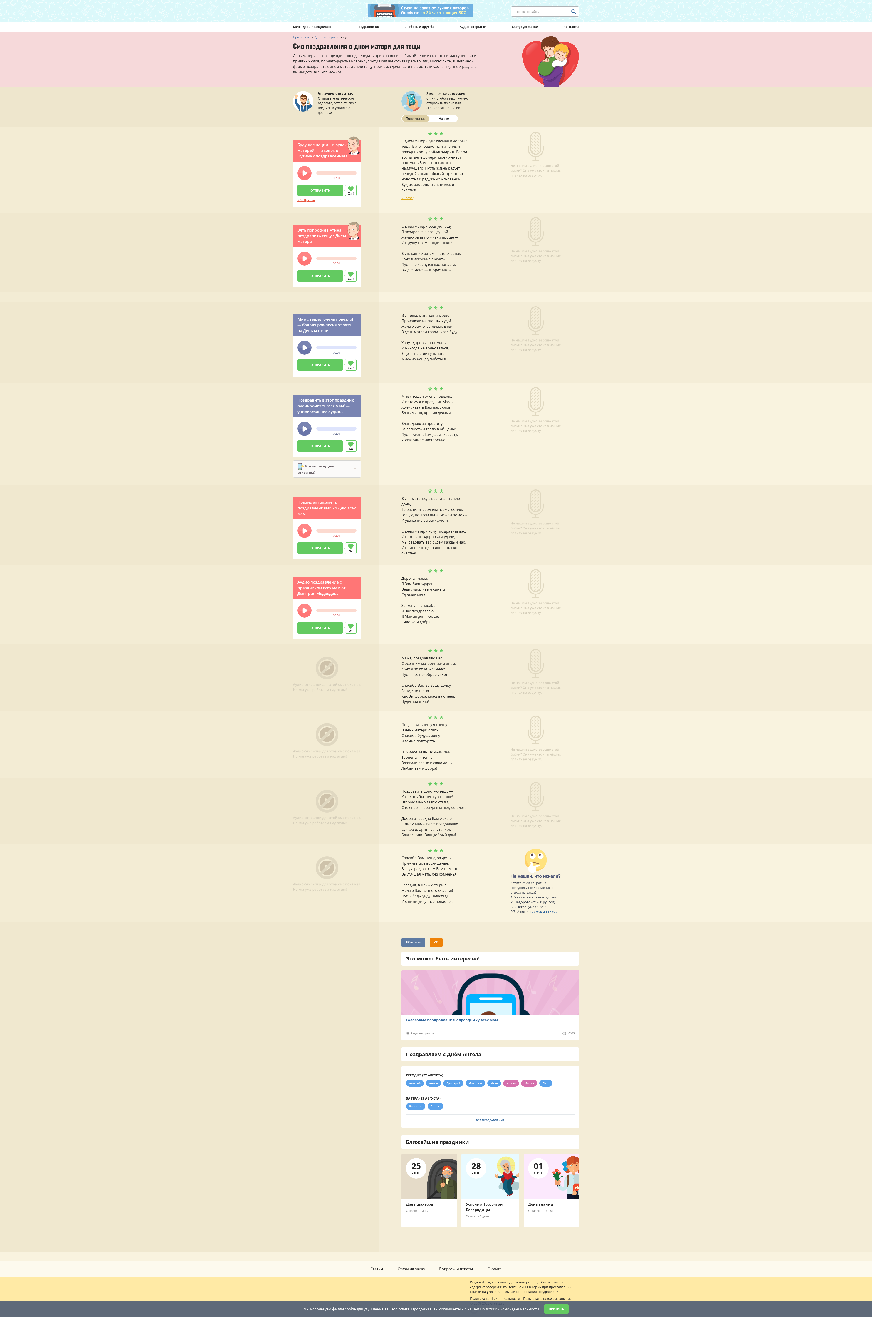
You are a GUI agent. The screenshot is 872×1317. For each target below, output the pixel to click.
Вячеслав (415, 1106)
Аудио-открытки (473, 27)
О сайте (495, 1268)
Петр (546, 1083)
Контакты (571, 27)
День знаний (540, 1204)
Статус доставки (525, 27)
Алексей (415, 1083)
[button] (304, 173)
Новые (444, 118)
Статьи (376, 1268)
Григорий (453, 1083)
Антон (433, 1083)
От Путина (307, 200)
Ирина (511, 1083)
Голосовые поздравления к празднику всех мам (452, 1020)
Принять (556, 1309)
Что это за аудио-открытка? (316, 469)
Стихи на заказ (411, 1268)
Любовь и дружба (419, 27)
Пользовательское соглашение (547, 1298)
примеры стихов (543, 911)
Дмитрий (475, 1083)
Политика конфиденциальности (495, 1298)
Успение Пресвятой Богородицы (484, 1207)
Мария (529, 1083)
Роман (435, 1106)
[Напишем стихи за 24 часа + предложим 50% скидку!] (420, 10)
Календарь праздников (312, 27)
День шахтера (419, 1204)
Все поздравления (490, 1120)
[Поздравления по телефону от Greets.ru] (312, 10)
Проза (408, 198)
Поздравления (368, 27)
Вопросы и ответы (456, 1268)
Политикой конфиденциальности (510, 1309)
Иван (494, 1083)
